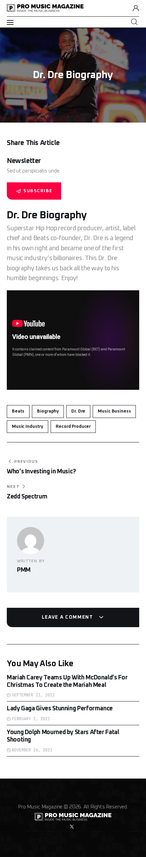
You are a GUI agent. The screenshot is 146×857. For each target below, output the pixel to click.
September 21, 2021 (33, 695)
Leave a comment (68, 617)
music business (114, 411)
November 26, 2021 (32, 750)
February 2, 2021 (31, 719)
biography (48, 411)
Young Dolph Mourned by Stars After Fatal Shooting (63, 736)
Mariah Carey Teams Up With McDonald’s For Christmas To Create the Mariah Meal (67, 681)
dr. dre (78, 411)
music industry (27, 426)
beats (18, 411)
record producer (73, 426)
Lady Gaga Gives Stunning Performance (60, 709)
